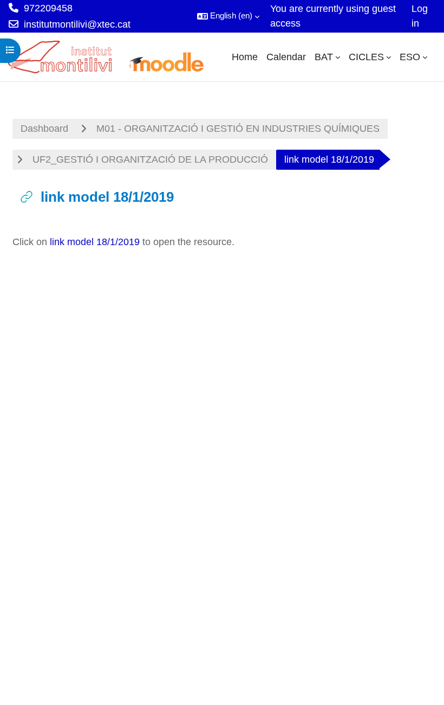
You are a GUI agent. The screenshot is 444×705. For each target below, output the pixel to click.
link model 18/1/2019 (95, 241)
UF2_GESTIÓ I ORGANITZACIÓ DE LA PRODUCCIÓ (150, 159)
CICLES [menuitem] (366, 57)
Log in (420, 16)
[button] (228, 16)
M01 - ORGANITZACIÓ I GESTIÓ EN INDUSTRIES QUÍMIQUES (238, 128)
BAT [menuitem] (324, 57)
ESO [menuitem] (410, 57)
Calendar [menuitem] (286, 57)
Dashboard (44, 128)
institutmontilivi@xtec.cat (77, 24)
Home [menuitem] (245, 57)
